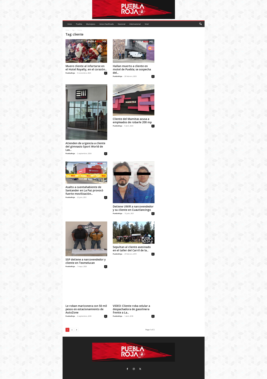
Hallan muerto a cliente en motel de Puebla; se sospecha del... (132, 69)
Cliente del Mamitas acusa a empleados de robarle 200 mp (132, 120)
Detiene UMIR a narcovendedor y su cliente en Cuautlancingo (133, 208)
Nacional (121, 24)
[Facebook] (127, 369)
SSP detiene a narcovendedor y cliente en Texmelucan (85, 261)
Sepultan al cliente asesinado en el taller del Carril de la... (132, 248)
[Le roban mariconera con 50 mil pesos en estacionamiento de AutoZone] (86, 289)
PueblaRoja (70, 73)
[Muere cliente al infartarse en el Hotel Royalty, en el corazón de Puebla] (86, 51)
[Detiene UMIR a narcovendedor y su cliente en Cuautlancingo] (133, 182)
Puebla (79, 24)
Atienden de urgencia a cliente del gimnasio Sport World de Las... (85, 146)
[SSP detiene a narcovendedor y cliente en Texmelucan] (86, 238)
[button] (200, 24)
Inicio (70, 24)
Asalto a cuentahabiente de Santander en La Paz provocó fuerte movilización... (84, 190)
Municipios (90, 24)
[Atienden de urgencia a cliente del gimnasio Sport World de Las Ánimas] (86, 112)
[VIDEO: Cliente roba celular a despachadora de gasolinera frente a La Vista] (133, 289)
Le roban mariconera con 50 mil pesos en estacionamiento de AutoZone (86, 309)
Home (67, 30)
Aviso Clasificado (106, 24)
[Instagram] (134, 369)
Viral (147, 24)
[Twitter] (140, 369)
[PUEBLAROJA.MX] (134, 9)
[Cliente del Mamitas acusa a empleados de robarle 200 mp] (133, 100)
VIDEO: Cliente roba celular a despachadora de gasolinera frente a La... (131, 309)
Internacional (135, 24)
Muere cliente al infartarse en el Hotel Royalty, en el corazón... (86, 67)
